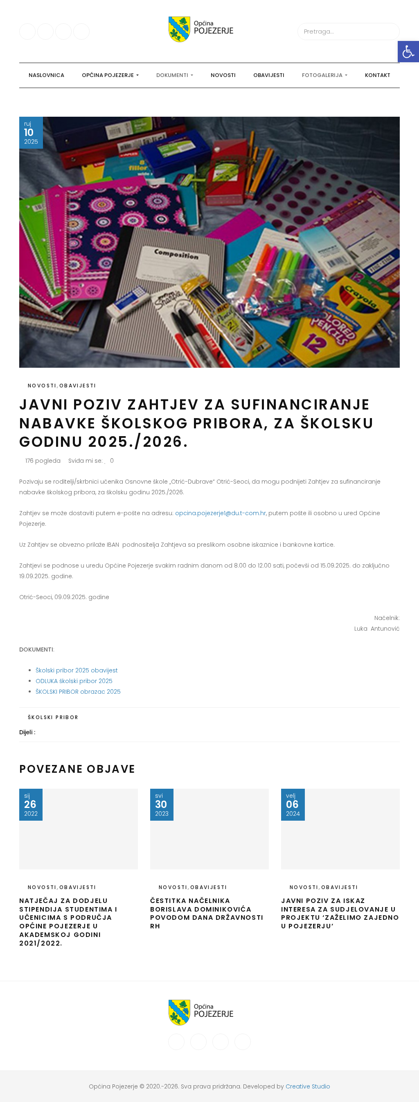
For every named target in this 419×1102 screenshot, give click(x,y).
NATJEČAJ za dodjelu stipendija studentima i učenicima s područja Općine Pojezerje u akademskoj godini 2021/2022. (68, 922)
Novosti (223, 75)
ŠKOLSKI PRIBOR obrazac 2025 (78, 692)
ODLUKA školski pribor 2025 (74, 681)
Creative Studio (308, 1086)
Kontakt (377, 75)
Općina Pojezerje (108, 75)
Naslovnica (46, 75)
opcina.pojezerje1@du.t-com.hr (220, 513)
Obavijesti (268, 75)
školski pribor (53, 717)
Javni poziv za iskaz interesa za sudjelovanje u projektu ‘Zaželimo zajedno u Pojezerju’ (340, 913)
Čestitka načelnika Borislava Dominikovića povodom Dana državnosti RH (207, 913)
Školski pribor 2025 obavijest (77, 670)
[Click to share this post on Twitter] (61, 732)
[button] (408, 51)
